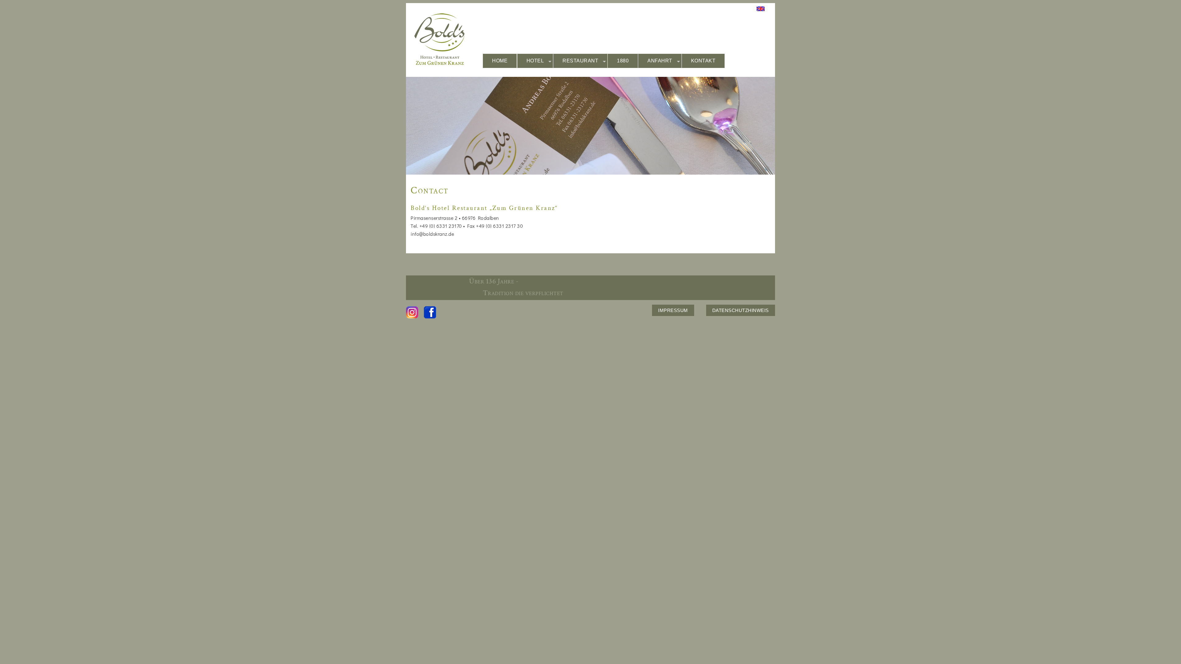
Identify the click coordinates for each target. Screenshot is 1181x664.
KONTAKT (703, 60)
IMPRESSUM (673, 310)
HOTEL (535, 60)
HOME (499, 60)
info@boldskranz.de (432, 234)
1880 (623, 60)
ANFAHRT (659, 60)
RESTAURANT (580, 60)
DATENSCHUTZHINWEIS (740, 310)
